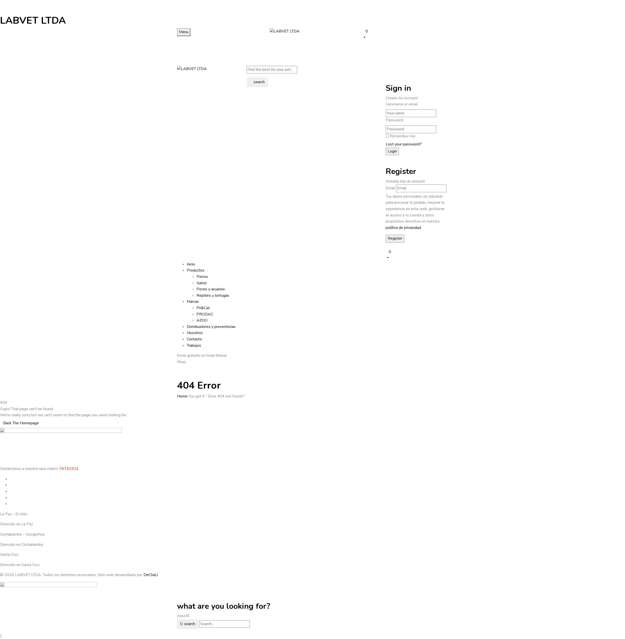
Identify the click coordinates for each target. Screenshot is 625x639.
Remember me (402, 136)
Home (182, 396)
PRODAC (205, 314)
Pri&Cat (203, 308)
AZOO (202, 320)
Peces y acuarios (211, 289)
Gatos (202, 283)
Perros (202, 276)
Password (394, 120)
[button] (405, 34)
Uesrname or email (402, 104)
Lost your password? (404, 144)
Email (390, 188)
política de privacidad (403, 227)
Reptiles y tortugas (213, 295)
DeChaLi (151, 575)
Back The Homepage (21, 423)
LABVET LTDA (33, 20)
